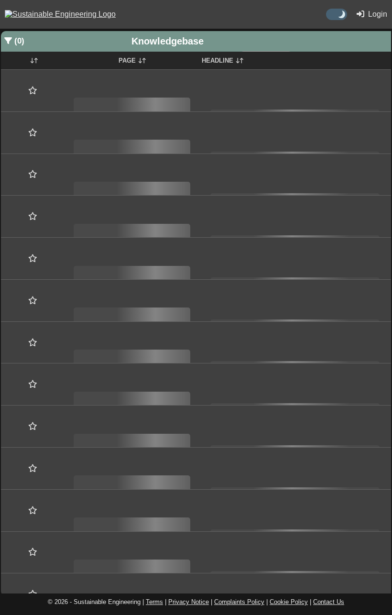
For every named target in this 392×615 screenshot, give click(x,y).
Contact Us (328, 601)
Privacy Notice (188, 601)
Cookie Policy (289, 601)
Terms (154, 601)
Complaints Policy (239, 601)
